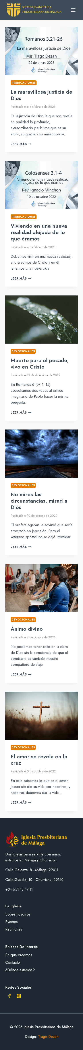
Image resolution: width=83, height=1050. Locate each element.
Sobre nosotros (17, 914)
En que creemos (18, 954)
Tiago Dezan (48, 1036)
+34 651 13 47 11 (19, 889)
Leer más (21, 144)
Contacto (12, 962)
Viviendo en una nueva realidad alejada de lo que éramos (39, 232)
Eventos (11, 921)
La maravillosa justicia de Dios (41, 95)
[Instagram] (19, 996)
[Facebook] (9, 996)
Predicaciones (24, 83)
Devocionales (23, 351)
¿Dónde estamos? (20, 969)
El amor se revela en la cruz (39, 760)
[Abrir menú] (73, 10)
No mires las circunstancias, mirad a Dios (39, 500)
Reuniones (13, 929)
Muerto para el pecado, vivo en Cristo (40, 363)
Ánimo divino (27, 629)
